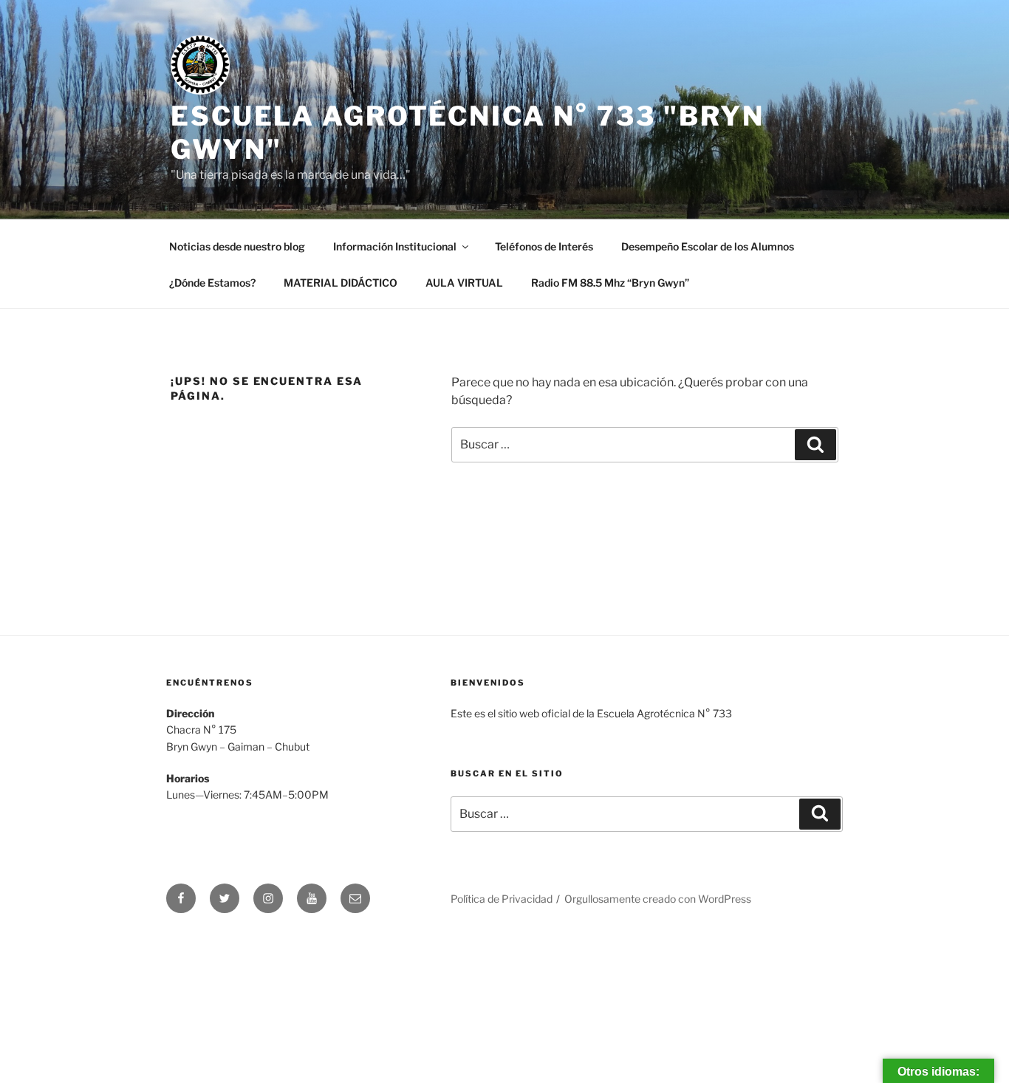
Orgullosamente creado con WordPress (657, 898)
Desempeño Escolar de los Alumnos (707, 246)
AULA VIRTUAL (464, 282)
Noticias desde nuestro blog (237, 246)
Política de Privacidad (502, 898)
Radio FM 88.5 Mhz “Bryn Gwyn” (610, 282)
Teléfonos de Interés (544, 246)
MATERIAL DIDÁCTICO (340, 282)
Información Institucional (394, 246)
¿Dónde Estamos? (212, 282)
